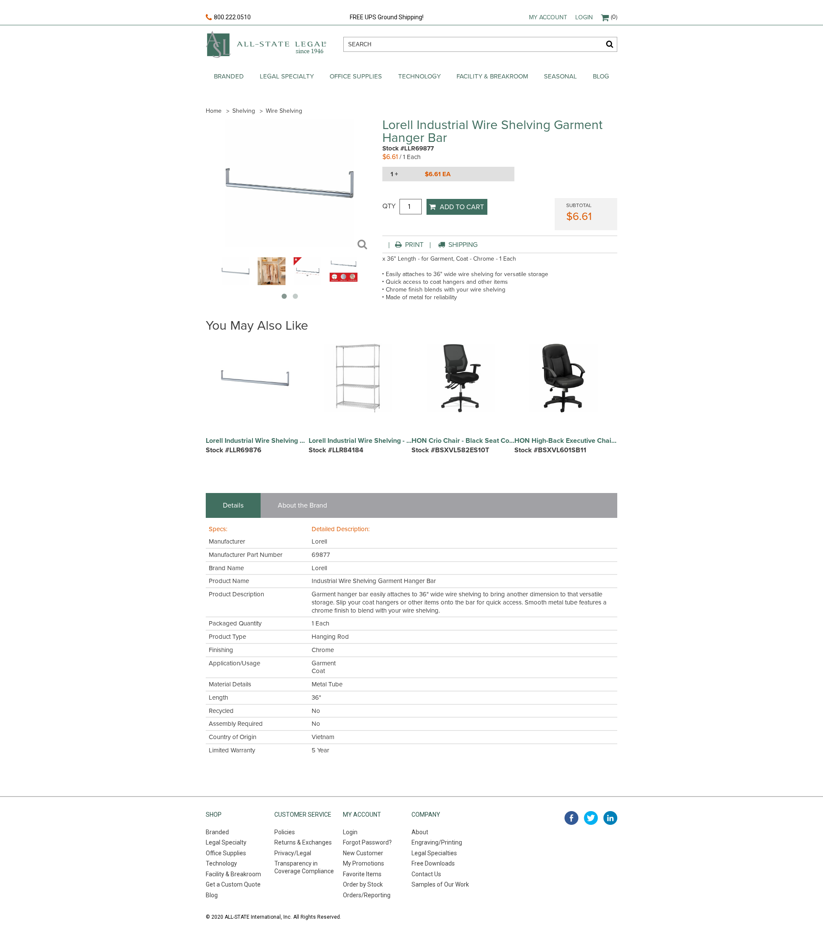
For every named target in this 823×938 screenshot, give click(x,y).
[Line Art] (307, 283)
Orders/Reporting (366, 895)
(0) (614, 17)
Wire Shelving (284, 110)
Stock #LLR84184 (336, 450)
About (420, 832)
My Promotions (363, 863)
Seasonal (560, 76)
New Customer (363, 853)
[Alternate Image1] (343, 283)
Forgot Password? (367, 842)
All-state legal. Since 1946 (266, 44)
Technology (419, 76)
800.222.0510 (232, 17)
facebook (572, 818)
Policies (284, 832)
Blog (601, 76)
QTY (389, 206)
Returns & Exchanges (303, 842)
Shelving (243, 110)
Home (214, 110)
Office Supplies (356, 76)
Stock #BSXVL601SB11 (550, 450)
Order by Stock (363, 884)
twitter (591, 818)
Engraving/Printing (437, 842)
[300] (235, 283)
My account (548, 17)
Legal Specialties (434, 853)
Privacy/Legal (292, 853)
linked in (610, 818)
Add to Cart (462, 207)
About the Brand (302, 505)
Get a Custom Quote (233, 884)
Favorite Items (362, 874)
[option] (257, 403)
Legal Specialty (287, 76)
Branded (229, 76)
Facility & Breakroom (492, 76)
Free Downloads (433, 863)
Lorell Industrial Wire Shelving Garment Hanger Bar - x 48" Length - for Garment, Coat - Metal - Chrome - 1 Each (257, 440)
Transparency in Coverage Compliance (304, 867)
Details (233, 505)
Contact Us (426, 874)
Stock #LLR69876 (233, 450)
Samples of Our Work (440, 884)
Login (584, 17)
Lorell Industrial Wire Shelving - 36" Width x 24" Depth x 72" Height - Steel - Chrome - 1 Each (360, 440)
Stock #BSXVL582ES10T (450, 450)
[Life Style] (271, 283)
